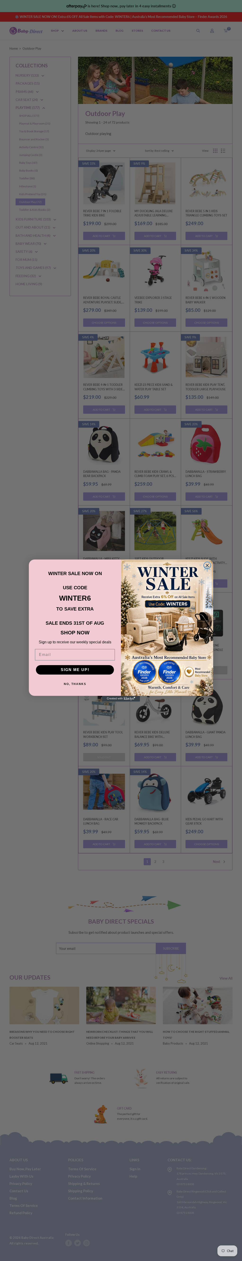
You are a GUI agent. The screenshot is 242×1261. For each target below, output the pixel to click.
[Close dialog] (207, 565)
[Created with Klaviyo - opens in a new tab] (121, 699)
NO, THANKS (75, 684)
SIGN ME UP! (75, 670)
